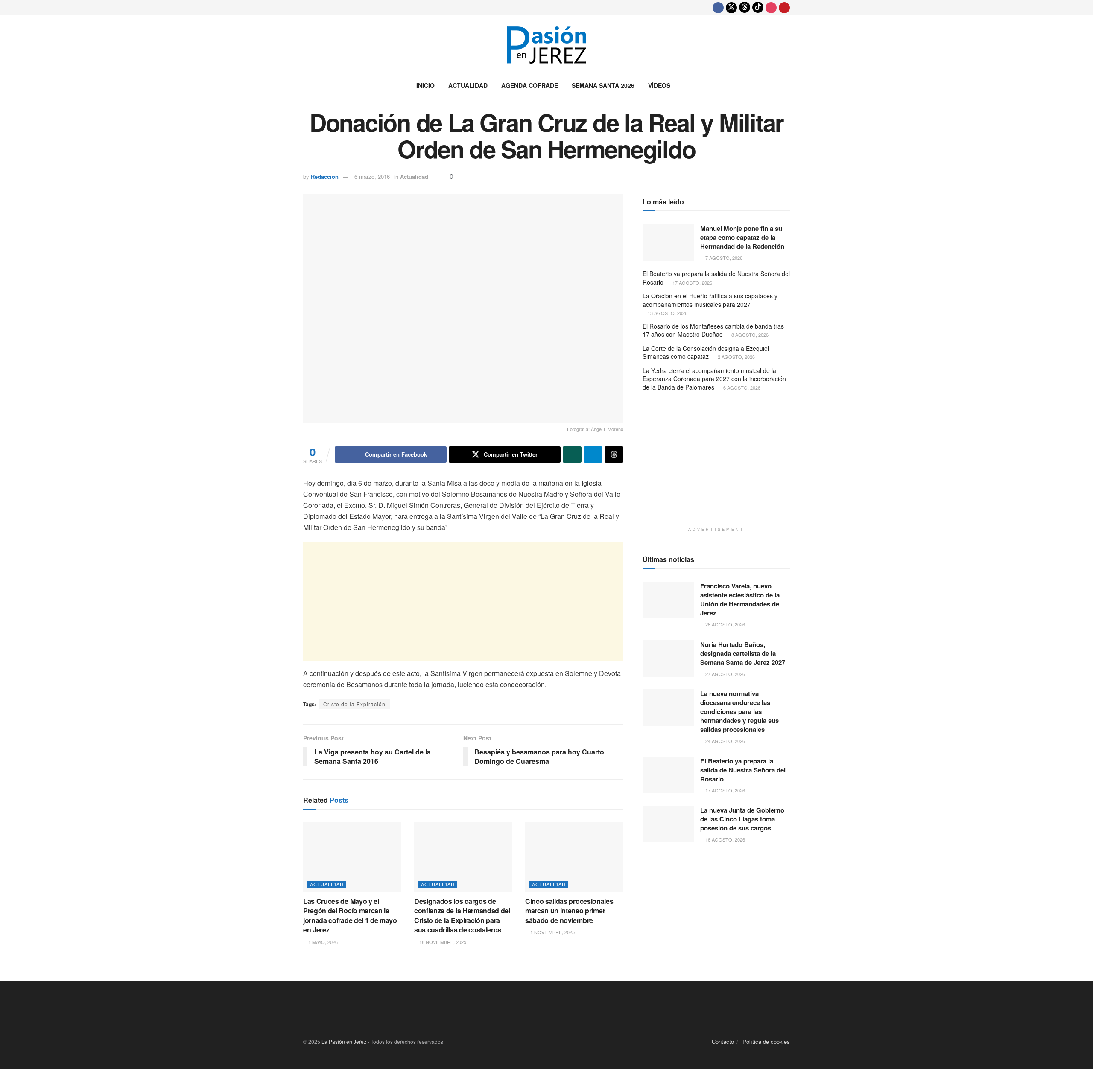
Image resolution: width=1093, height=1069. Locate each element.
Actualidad (468, 85)
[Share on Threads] (614, 454)
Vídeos (659, 85)
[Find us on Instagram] (771, 7)
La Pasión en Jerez (343, 1041)
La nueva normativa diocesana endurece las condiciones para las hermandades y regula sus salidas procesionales (739, 711)
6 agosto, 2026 (741, 387)
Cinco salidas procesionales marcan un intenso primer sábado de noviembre (569, 910)
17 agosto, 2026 (691, 282)
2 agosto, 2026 (735, 356)
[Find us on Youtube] (784, 7)
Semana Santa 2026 (603, 85)
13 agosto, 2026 (666, 312)
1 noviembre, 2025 (552, 932)
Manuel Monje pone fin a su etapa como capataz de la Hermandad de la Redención (742, 237)
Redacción (325, 176)
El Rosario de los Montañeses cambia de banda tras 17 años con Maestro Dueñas (713, 330)
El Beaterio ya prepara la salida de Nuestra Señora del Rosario (716, 277)
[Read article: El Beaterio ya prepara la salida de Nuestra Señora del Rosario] (668, 775)
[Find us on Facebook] (718, 7)
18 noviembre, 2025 (442, 941)
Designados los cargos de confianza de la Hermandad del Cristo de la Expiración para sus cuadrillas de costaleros (462, 915)
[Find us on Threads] (744, 7)
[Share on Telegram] (593, 454)
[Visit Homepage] (546, 45)
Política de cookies (766, 1041)
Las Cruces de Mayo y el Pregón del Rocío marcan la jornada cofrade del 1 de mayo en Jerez (350, 915)
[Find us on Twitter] (731, 7)
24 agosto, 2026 (724, 740)
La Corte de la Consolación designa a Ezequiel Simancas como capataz (706, 352)
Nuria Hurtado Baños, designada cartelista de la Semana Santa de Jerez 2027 (742, 653)
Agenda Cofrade (529, 85)
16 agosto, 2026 (724, 839)
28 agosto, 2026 (724, 624)
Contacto (723, 1041)
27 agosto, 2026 (724, 673)
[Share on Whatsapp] (572, 454)
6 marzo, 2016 (372, 176)
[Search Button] (786, 85)
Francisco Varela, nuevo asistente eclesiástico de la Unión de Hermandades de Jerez (740, 599)
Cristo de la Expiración (354, 704)
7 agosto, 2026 (723, 257)
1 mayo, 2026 (322, 941)
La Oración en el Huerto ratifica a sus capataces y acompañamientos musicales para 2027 (710, 300)
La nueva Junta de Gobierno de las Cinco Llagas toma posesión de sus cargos (742, 819)
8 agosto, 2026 (749, 334)
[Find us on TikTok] (757, 7)
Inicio (425, 85)
